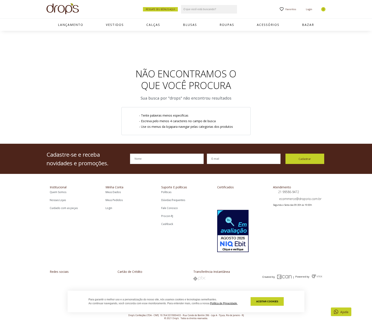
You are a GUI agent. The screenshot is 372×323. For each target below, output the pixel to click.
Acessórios (268, 25)
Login (108, 208)
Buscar (233, 9)
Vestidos (115, 25)
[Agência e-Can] (284, 277)
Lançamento (70, 25)
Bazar (308, 25)
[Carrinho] (321, 9)
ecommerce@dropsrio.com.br (299, 199)
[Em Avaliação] (233, 231)
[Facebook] (53, 279)
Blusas (190, 25)
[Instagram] (66, 279)
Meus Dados (113, 192)
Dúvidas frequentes (173, 200)
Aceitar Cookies (267, 301)
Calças (153, 25)
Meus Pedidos (114, 200)
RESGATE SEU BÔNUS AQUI (160, 9)
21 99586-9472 (288, 192)
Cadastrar (305, 159)
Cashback (167, 224)
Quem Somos (58, 192)
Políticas (166, 192)
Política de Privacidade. (224, 303)
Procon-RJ (167, 216)
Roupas (227, 25)
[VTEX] (317, 277)
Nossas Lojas (58, 200)
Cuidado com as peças (64, 208)
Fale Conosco (169, 208)
